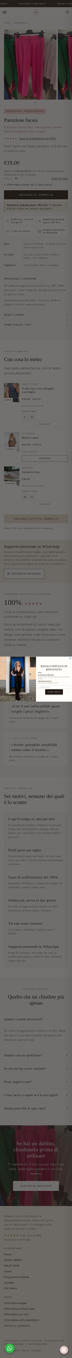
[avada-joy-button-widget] (64, 1350)
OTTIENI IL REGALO (54, 691)
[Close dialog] (70, 658)
